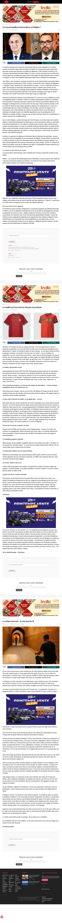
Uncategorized (18, 888)
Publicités (44, 897)
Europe (4, 888)
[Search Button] (58, 2)
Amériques (5, 878)
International (11, 875)
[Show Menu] (3, 2)
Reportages (17, 879)
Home (4, 24)
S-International (17, 882)
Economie (5, 883)
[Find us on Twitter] (44, 886)
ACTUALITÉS (8, 24)
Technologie (17, 887)
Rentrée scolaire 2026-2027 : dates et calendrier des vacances (34, 876)
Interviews (11, 878)
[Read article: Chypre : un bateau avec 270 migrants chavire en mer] (25, 883)
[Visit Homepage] (33, 2)
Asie (3, 879)
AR (6, 1)
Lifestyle (10, 886)
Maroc (10, 889)
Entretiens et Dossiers (5, 887)
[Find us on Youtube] (46, 886)
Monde (10, 891)
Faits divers (5, 890)
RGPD (43, 901)
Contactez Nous (46, 889)
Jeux (10, 879)
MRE (16, 875)
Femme (4, 891)
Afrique (4, 876)
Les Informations (11, 884)
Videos (16, 890)
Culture (4, 881)
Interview (10, 876)
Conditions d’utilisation (46, 900)
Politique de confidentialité (47, 898)
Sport (16, 885)
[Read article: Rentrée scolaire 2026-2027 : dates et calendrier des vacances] (25, 877)
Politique (17, 878)
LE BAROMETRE (11, 882)
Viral (16, 891)
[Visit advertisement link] (31, 14)
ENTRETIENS (5, 884)
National (17, 876)
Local (10, 888)
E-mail (31, 271)
